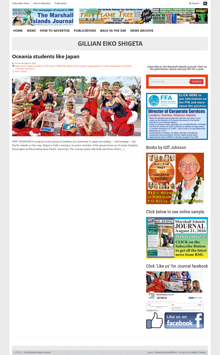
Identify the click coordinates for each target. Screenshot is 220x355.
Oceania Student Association (98, 65)
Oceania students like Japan (45, 56)
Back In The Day (113, 30)
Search (195, 3)
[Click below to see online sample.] (177, 237)
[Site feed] (205, 3)
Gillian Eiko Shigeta (64, 65)
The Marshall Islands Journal (36, 352)
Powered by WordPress (166, 352)
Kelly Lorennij (80, 65)
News (31, 30)
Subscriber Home (20, 3)
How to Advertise (42, 3)
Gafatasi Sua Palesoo (35, 65)
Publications (61, 3)
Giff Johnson (50, 65)
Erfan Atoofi (20, 65)
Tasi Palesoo (30, 68)
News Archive (141, 30)
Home (18, 30)
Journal (18, 63)
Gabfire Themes (198, 352)
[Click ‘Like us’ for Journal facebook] (177, 300)
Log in (150, 352)
